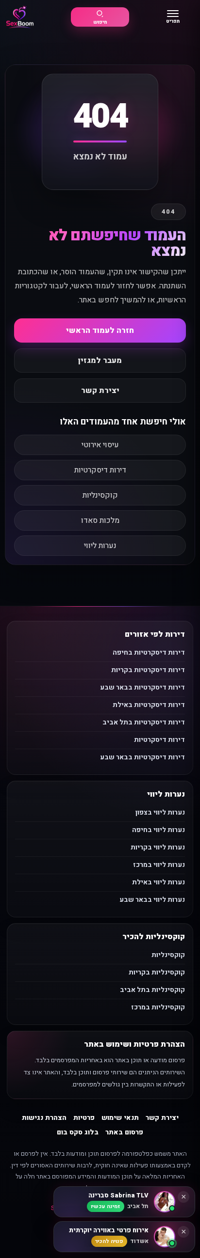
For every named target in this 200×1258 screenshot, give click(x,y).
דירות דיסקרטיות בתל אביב (143, 722)
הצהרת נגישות (44, 1118)
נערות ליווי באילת (158, 882)
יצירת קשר (100, 390)
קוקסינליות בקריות (157, 972)
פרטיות (84, 1118)
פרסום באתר (124, 1132)
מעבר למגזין (100, 360)
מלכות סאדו (100, 520)
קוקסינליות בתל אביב (152, 990)
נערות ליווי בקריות (158, 847)
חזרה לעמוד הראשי (100, 330)
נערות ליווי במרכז (159, 865)
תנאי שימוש (120, 1118)
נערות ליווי (100, 545)
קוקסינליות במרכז (158, 1007)
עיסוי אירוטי (100, 445)
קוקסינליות (100, 495)
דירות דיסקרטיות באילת (149, 705)
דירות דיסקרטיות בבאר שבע (142, 687)
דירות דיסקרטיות (100, 470)
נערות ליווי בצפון (160, 812)
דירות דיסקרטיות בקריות (148, 670)
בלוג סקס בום (78, 1132)
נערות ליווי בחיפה (158, 830)
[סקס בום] (20, 17)
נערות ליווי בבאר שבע (152, 900)
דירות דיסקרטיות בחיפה (149, 652)
